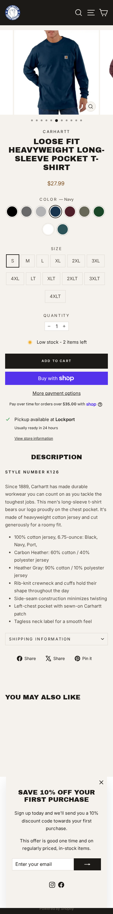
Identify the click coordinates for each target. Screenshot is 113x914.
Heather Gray (41, 212)
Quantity (56, 315)
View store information (33, 438)
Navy (55, 212)
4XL (15, 278)
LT (33, 278)
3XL (96, 261)
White (48, 229)
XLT (51, 278)
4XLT (55, 296)
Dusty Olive (84, 212)
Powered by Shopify (56, 908)
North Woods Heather (99, 212)
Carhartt (56, 131)
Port (70, 212)
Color (56, 199)
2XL (76, 261)
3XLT (94, 278)
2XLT (72, 278)
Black (12, 212)
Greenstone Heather (63, 229)
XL (58, 261)
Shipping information (40, 639)
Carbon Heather (26, 212)
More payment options (57, 393)
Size (56, 248)
